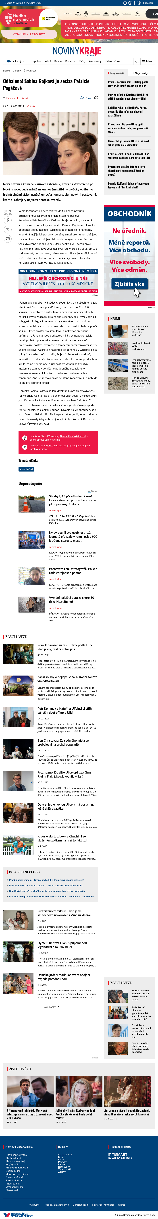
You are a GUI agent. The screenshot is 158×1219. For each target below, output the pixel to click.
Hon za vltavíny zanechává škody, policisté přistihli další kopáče (141, 382)
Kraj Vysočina (13, 1164)
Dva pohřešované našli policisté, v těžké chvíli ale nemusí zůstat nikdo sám (141, 365)
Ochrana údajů (81, 1204)
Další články (49, 1006)
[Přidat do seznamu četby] (96, 98)
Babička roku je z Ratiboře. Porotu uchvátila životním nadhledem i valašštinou (51, 896)
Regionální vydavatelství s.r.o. (139, 1214)
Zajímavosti (64, 1169)
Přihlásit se (148, 3)
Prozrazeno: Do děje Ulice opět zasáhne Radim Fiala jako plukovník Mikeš (128, 128)
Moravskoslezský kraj (17, 1173)
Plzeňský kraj (13, 1183)
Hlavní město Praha (16, 1154)
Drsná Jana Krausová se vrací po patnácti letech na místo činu (141, 1031)
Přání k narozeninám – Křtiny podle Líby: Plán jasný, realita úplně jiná (46, 879)
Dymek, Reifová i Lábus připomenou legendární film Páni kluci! (128, 185)
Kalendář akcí (113, 61)
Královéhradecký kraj (17, 1167)
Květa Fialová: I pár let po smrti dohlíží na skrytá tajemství (140, 1047)
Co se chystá (65, 1154)
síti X (50, 445)
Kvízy (82, 61)
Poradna (70, 61)
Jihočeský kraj (13, 1157)
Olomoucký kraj (14, 1177)
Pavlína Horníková (17, 98)
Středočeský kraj (14, 1186)
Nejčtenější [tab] (141, 73)
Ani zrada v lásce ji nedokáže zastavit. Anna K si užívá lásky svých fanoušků (127, 1112)
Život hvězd (30, 70)
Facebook (125, 3)
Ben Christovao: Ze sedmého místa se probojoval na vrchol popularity (47, 890)
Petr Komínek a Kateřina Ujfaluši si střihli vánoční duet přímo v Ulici (46, 885)
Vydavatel (34, 1204)
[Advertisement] (50, 1034)
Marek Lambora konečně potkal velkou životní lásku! (140, 995)
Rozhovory (95, 61)
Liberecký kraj (13, 1170)
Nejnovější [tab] (117, 73)
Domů (6, 70)
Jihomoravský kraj (15, 1161)
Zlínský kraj (12, 1189)
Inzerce (121, 1204)
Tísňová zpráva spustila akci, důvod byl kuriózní (140, 331)
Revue (58, 61)
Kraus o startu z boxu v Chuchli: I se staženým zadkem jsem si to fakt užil (129, 156)
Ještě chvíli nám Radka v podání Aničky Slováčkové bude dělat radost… (75, 1114)
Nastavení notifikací (103, 1204)
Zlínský (17, 61)
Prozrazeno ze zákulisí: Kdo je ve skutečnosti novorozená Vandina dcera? (126, 170)
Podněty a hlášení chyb (56, 1204)
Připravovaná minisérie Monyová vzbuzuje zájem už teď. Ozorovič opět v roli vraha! (30, 1114)
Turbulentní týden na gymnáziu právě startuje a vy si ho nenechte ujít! (141, 1013)
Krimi (47, 61)
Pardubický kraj (14, 1180)
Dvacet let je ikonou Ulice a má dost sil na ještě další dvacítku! (128, 143)
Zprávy (37, 61)
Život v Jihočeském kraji (73, 436)
